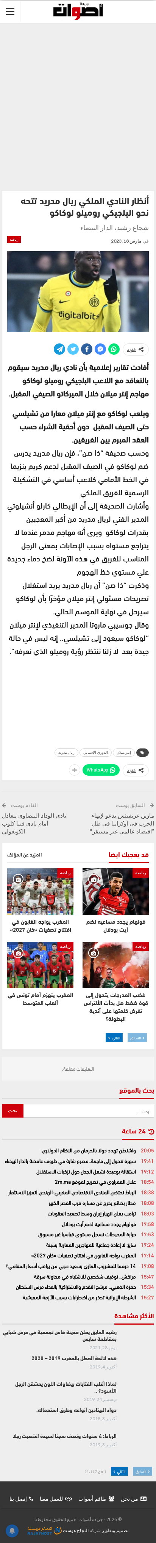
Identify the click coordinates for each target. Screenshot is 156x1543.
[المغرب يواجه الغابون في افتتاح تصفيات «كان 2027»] (40, 891)
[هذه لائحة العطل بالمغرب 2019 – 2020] (138, 1368)
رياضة (14, 239)
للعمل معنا (51, 1499)
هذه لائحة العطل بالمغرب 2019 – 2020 (74, 1359)
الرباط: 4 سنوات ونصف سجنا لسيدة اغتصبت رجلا (65, 1436)
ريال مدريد (66, 752)
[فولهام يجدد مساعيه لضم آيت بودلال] (116, 891)
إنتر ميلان (124, 752)
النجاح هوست (75, 1530)
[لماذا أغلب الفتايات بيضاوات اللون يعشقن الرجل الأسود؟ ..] (138, 1393)
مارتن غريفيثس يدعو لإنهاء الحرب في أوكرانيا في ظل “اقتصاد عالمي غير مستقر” (122, 823)
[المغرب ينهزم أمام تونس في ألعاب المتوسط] (40, 965)
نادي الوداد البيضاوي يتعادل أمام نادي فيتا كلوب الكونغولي (34, 823)
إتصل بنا (18, 1499)
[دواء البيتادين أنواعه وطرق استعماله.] (138, 1419)
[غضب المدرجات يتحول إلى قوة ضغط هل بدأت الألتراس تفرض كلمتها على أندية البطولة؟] (116, 965)
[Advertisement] (78, 105)
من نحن (129, 1499)
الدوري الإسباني (95, 752)
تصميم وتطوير (115, 1530)
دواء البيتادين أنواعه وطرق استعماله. (76, 1410)
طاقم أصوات (92, 1499)
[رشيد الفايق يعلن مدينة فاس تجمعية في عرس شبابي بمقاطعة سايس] (138, 1342)
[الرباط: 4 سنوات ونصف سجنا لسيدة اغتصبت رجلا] (138, 1445)
